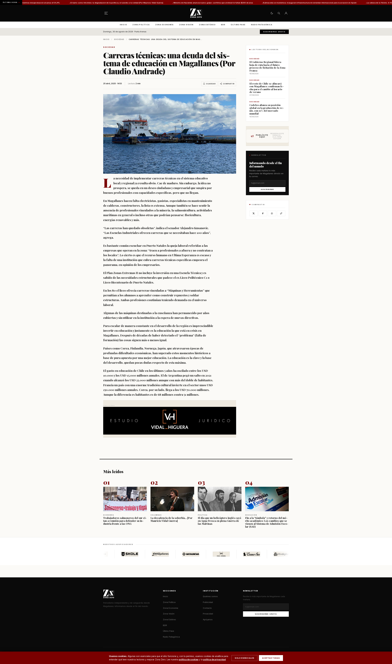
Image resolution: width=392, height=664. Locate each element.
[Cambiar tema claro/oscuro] (271, 13)
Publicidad (208, 602)
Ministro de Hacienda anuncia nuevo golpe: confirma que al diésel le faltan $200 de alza (163, 3)
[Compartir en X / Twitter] (253, 213)
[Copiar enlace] (281, 213)
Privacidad (208, 613)
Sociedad (119, 39)
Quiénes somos (210, 596)
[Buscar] (278, 13)
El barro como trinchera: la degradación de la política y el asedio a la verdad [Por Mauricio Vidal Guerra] (67, 3)
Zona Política (141, 25)
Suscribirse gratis (274, 32)
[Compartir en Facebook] (263, 213)
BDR (223, 25)
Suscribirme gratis (266, 614)
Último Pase (238, 25)
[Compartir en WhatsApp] (272, 213)
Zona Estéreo (207, 25)
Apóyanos (208, 619)
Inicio (123, 25)
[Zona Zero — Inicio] (196, 13)
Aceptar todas (271, 658)
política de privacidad (214, 659)
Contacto (207, 608)
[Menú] (106, 13)
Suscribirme (267, 189)
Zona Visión (186, 25)
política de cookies (188, 659)
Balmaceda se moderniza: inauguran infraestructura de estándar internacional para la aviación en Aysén (260, 3)
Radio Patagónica (261, 25)
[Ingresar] (286, 13)
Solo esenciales (244, 658)
